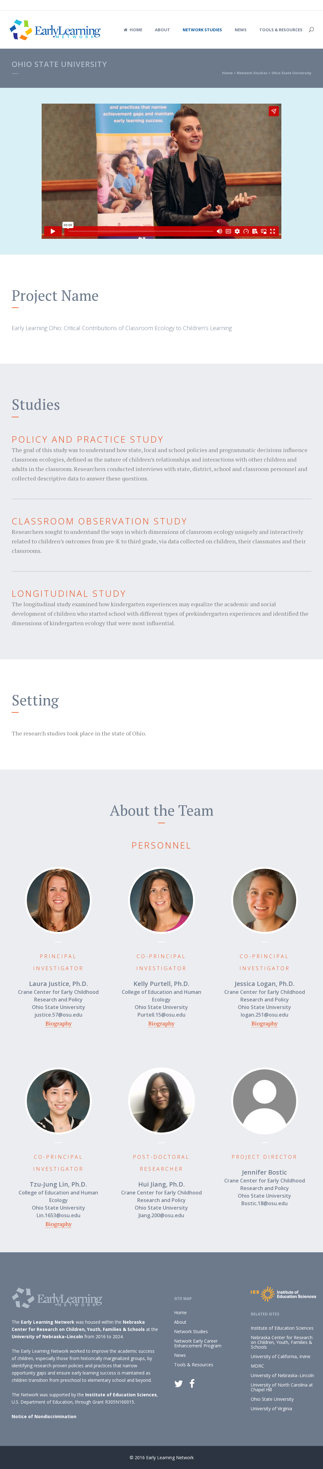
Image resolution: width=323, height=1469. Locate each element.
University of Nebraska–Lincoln (47, 1336)
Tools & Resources (193, 1364)
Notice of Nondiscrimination (44, 1416)
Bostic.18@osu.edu (264, 1203)
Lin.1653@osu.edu (58, 1215)
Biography (58, 1023)
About (180, 1322)
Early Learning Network (47, 1322)
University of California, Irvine (280, 1356)
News (180, 1355)
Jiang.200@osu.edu (161, 1215)
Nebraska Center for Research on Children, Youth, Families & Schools (282, 1342)
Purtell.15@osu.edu (161, 1014)
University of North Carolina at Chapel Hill (282, 1387)
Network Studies (252, 72)
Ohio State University (272, 1399)
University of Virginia (271, 1408)
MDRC (257, 1365)
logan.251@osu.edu (264, 1014)
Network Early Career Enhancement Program (197, 1343)
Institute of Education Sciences (121, 1395)
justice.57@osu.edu (58, 1014)
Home (227, 72)
